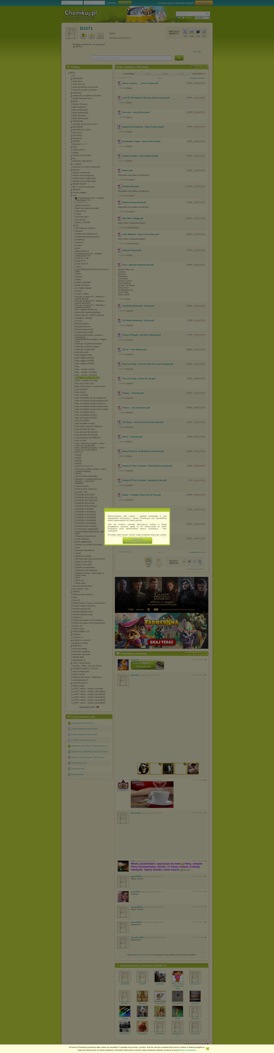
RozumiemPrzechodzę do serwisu (137, 540)
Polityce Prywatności (187, 1050)
